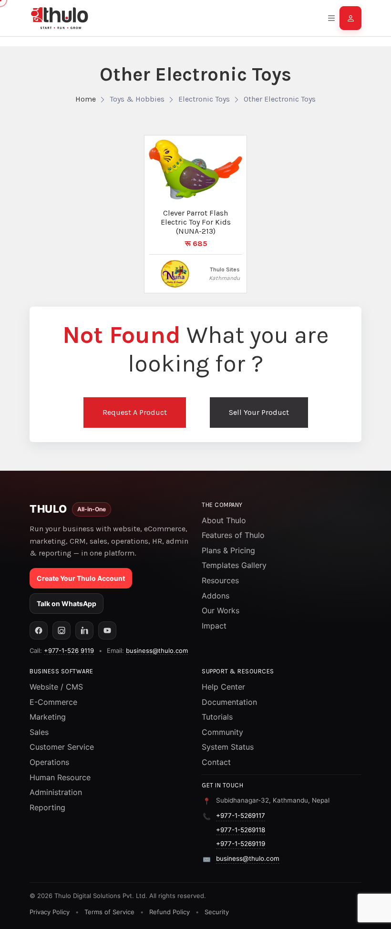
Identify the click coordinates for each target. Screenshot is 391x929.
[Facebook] (39, 630)
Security (217, 912)
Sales (39, 732)
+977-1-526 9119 (69, 650)
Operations (49, 762)
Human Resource (60, 777)
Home (85, 98)
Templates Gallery (234, 565)
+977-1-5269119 (240, 843)
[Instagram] (61, 630)
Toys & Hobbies (137, 98)
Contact (216, 762)
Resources (220, 580)
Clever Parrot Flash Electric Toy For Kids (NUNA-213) (196, 222)
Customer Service (62, 747)
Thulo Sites (224, 269)
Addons (215, 595)
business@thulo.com (157, 650)
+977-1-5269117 (240, 815)
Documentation (229, 702)
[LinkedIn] (84, 630)
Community (222, 732)
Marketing (48, 717)
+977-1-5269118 (240, 830)
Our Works (220, 610)
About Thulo (224, 520)
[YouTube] (107, 630)
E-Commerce (53, 702)
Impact (214, 625)
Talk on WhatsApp (66, 603)
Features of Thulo (233, 535)
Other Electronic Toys (280, 98)
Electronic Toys (204, 98)
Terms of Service (109, 912)
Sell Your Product (259, 412)
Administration (56, 792)
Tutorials (217, 717)
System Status (228, 747)
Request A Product (135, 412)
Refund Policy (169, 912)
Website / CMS (56, 687)
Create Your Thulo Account (81, 578)
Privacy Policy (50, 912)
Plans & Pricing (228, 550)
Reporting (47, 807)
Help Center (223, 687)
